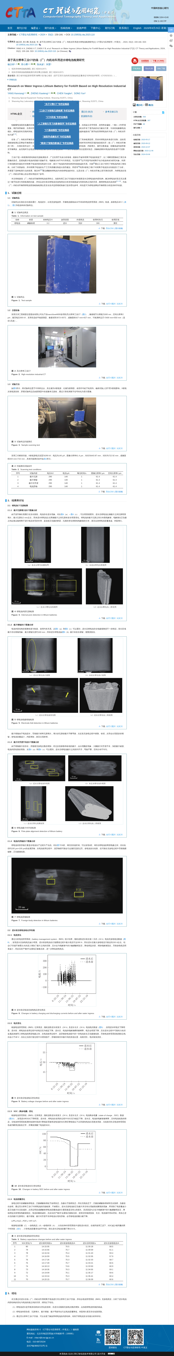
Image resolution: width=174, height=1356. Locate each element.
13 (119, 181)
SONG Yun (79, 93)
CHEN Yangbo (64, 93)
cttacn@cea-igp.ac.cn (44, 1337)
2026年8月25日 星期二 (156, 28)
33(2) (51, 35)
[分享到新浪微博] (171, 40)
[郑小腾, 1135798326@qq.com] (32, 64)
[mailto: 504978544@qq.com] (28, 93)
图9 (100, 1027)
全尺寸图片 (111, 304)
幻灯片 (120, 304)
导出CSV (110, 228)
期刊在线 (49, 28)
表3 (18, 1229)
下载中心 (95, 28)
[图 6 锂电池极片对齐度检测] (67, 790)
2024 (42, 35)
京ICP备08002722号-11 (37, 1346)
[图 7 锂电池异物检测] (67, 887)
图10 (12, 1118)
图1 (14, 205)
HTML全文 (62, 112)
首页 (9, 28)
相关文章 (36, 116)
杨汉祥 (11, 64)
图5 (56, 629)
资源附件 (86, 116)
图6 (30, 749)
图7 (58, 845)
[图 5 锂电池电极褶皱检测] (67, 678)
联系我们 (124, 28)
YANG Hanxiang (16, 93)
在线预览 (145, 61)
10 (41, 170)
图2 (84, 314)
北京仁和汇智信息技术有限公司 (82, 1354)
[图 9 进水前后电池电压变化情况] (67, 1070)
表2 (45, 459)
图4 (62, 514)
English (137, 28)
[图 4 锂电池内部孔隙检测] (67, 568)
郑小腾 (24, 64)
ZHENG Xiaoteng (39, 93)
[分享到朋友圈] (171, 46)
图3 (14, 388)
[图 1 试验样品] (67, 265)
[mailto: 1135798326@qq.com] (54, 93)
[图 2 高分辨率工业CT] (67, 348)
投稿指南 (65, 28)
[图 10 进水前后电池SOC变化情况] (67, 1158)
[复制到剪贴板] (39, 45)
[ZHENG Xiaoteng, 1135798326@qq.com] (52, 93)
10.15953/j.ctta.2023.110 (83, 35)
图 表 (87, 112)
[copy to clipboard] (70, 51)
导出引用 (149, 68)
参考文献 (111, 112)
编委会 (34, 28)
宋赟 (48, 64)
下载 (158, 61)
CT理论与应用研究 (28, 35)
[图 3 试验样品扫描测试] (67, 418)
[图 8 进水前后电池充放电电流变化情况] (67, 982)
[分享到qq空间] (171, 35)
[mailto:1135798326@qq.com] (34, 64)
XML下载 (161, 68)
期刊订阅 (110, 28)
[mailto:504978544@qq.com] (19, 64)
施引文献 (62, 116)
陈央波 (40, 64)
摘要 (34, 112)
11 (117, 181)
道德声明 (81, 28)
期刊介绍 (22, 28)
